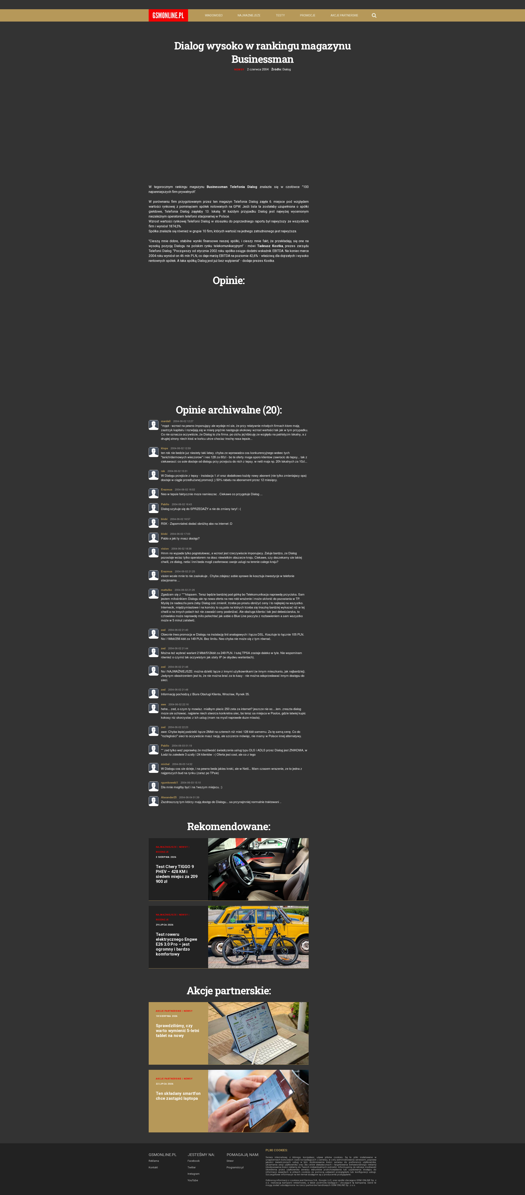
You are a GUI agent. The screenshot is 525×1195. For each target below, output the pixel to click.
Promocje (307, 15)
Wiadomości (214, 15)
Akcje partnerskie (344, 15)
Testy (280, 15)
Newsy (239, 69)
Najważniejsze (249, 15)
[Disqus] (229, 340)
